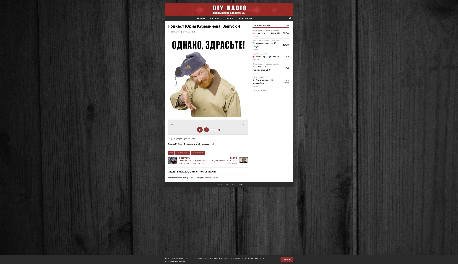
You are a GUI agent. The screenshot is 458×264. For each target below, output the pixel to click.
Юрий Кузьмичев (198, 153)
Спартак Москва (182, 153)
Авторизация (245, 18)
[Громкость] (206, 129)
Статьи (230, 18)
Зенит (171, 153)
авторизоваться (211, 178)
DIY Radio (239, 184)
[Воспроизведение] (200, 130)
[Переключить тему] (290, 18)
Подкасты (215, 18)
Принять (287, 260)
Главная (201, 18)
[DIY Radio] (229, 9)
